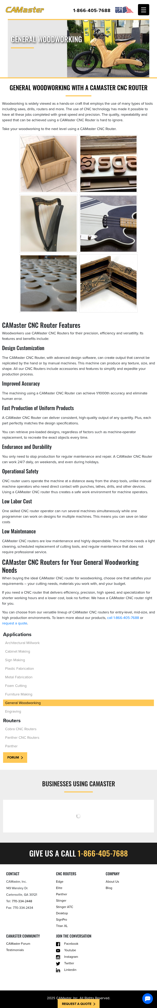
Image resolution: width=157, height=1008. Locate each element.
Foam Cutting (16, 685)
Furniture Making (18, 694)
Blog (109, 888)
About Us (112, 882)
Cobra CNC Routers (20, 729)
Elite (59, 888)
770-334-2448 (22, 901)
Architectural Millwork (22, 643)
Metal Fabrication (19, 677)
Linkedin (70, 970)
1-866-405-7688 (92, 10)
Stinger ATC (64, 907)
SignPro (61, 920)
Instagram (71, 957)
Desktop (62, 913)
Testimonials (15, 950)
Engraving (13, 711)
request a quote (14, 623)
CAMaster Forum (18, 944)
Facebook (71, 944)
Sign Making (15, 660)
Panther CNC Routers (22, 737)
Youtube (70, 950)
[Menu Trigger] (143, 9)
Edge (59, 882)
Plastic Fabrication (19, 668)
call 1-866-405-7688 (123, 617)
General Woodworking (23, 703)
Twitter (69, 963)
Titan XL (62, 926)
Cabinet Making (17, 651)
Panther (11, 746)
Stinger (61, 901)
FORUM (13, 757)
